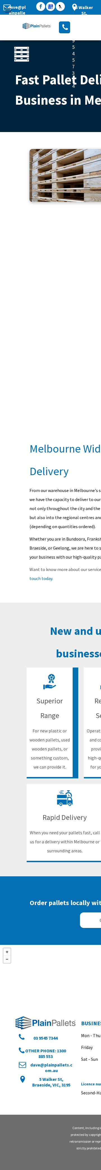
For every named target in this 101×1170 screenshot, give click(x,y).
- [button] (7, 959)
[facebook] (40, 7)
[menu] (8, 10)
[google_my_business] (50, 7)
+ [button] (7, 952)
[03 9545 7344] (64, 27)
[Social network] (60, 7)
